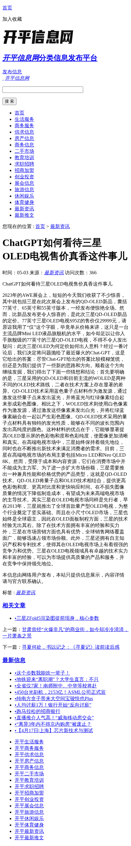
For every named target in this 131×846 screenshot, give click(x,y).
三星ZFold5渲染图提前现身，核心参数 (57, 618)
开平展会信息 (29, 805)
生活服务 (24, 119)
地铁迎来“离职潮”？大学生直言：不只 (57, 679)
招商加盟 (24, 170)
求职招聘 (24, 164)
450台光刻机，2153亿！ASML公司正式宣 (60, 692)
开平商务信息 (29, 767)
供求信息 (24, 132)
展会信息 (24, 183)
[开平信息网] (40, 44)
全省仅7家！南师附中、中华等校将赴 (56, 685)
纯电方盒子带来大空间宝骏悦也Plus (54, 698)
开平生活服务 (29, 741)
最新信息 (14, 660)
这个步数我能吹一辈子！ (42, 673)
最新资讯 (24, 208)
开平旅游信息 (29, 812)
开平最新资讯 (29, 831)
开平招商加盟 (29, 792)
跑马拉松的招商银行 (37, 711)
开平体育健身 (29, 824)
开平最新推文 (29, 837)
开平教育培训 (29, 780)
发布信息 (12, 71)
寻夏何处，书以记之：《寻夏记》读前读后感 (70, 647)
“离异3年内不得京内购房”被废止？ (53, 724)
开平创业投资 (29, 799)
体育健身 (24, 202)
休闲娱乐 (24, 195)
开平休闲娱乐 (29, 818)
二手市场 (24, 151)
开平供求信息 (29, 754)
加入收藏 (12, 19)
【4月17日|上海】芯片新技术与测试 (54, 730)
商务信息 (24, 144)
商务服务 (24, 125)
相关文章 (14, 605)
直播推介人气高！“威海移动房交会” (54, 717)
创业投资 (24, 176)
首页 (7, 7)
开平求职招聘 (29, 786)
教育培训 (24, 157)
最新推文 (24, 215)
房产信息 (24, 138)
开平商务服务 (29, 748)
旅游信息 (24, 189)
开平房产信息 (29, 761)
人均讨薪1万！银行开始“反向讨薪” (53, 704)
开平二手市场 (29, 773)
